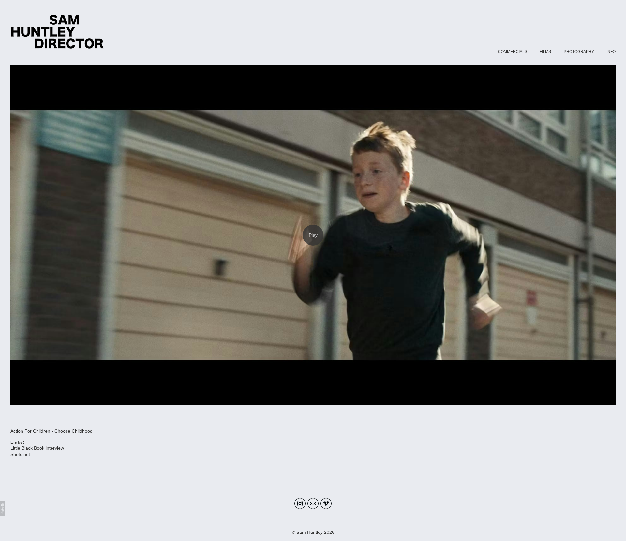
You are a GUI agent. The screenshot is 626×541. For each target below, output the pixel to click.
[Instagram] (300, 503)
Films (545, 51)
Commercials (512, 51)
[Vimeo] (326, 503)
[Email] (313, 503)
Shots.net (20, 454)
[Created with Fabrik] (2, 508)
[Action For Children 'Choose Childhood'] (313, 235)
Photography (579, 51)
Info (611, 51)
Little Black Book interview (37, 448)
